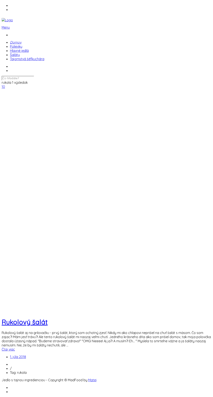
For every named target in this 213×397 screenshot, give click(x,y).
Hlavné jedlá (19, 51)
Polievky (16, 46)
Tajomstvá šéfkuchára (27, 59)
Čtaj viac (8, 349)
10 (3, 87)
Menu (6, 27)
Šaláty (15, 55)
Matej (92, 380)
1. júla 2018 (18, 357)
